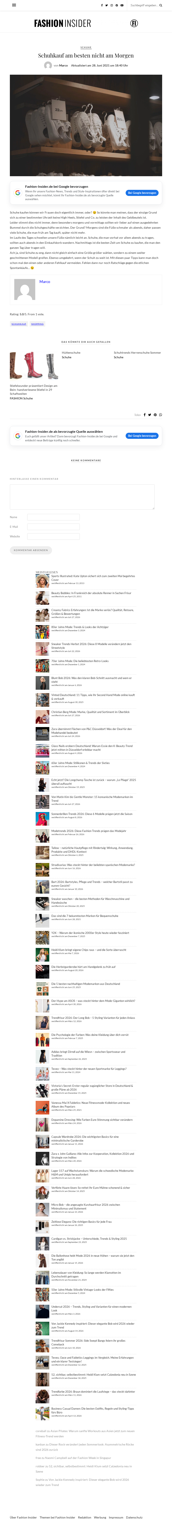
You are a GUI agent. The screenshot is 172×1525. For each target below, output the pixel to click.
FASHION (16, 398)
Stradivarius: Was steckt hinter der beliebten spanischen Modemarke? (93, 865)
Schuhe (86, 47)
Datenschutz (134, 1517)
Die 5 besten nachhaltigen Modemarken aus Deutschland (85, 983)
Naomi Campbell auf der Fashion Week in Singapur (78, 1458)
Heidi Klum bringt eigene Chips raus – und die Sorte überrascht (88, 949)
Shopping (37, 324)
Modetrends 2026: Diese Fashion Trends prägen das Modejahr (88, 831)
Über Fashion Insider (23, 1517)
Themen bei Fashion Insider (57, 1517)
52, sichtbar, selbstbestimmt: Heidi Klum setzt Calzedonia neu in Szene (93, 1374)
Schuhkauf (19, 324)
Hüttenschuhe (71, 352)
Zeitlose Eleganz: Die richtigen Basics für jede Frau (81, 1221)
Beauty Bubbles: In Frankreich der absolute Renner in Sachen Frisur (91, 593)
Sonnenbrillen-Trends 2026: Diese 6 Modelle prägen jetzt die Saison (91, 814)
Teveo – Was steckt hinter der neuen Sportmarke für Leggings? (88, 1068)
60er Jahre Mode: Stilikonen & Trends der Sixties (80, 763)
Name (13, 517)
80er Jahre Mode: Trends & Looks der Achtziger (80, 627)
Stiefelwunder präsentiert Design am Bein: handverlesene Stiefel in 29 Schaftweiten (33, 389)
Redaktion (84, 1517)
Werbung (100, 1517)
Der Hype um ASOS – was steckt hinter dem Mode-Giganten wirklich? (93, 1000)
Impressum (116, 1517)
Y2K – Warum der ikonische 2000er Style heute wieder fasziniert (90, 933)
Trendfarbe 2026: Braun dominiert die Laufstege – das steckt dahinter (93, 1391)
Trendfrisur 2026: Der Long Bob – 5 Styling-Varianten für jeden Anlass (93, 1017)
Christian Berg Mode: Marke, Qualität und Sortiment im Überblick (90, 712)
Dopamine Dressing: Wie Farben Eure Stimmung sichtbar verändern (92, 1119)
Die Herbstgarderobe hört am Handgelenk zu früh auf (83, 966)
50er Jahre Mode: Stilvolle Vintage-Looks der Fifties (82, 1289)
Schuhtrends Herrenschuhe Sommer (137, 352)
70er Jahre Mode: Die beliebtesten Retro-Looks (80, 661)
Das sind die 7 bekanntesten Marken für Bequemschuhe (84, 916)
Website (15, 536)
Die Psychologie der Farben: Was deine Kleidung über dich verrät (90, 1034)
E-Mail (14, 526)
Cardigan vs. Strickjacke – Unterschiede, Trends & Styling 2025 (89, 1238)
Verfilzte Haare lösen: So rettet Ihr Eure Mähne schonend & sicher (90, 1187)
